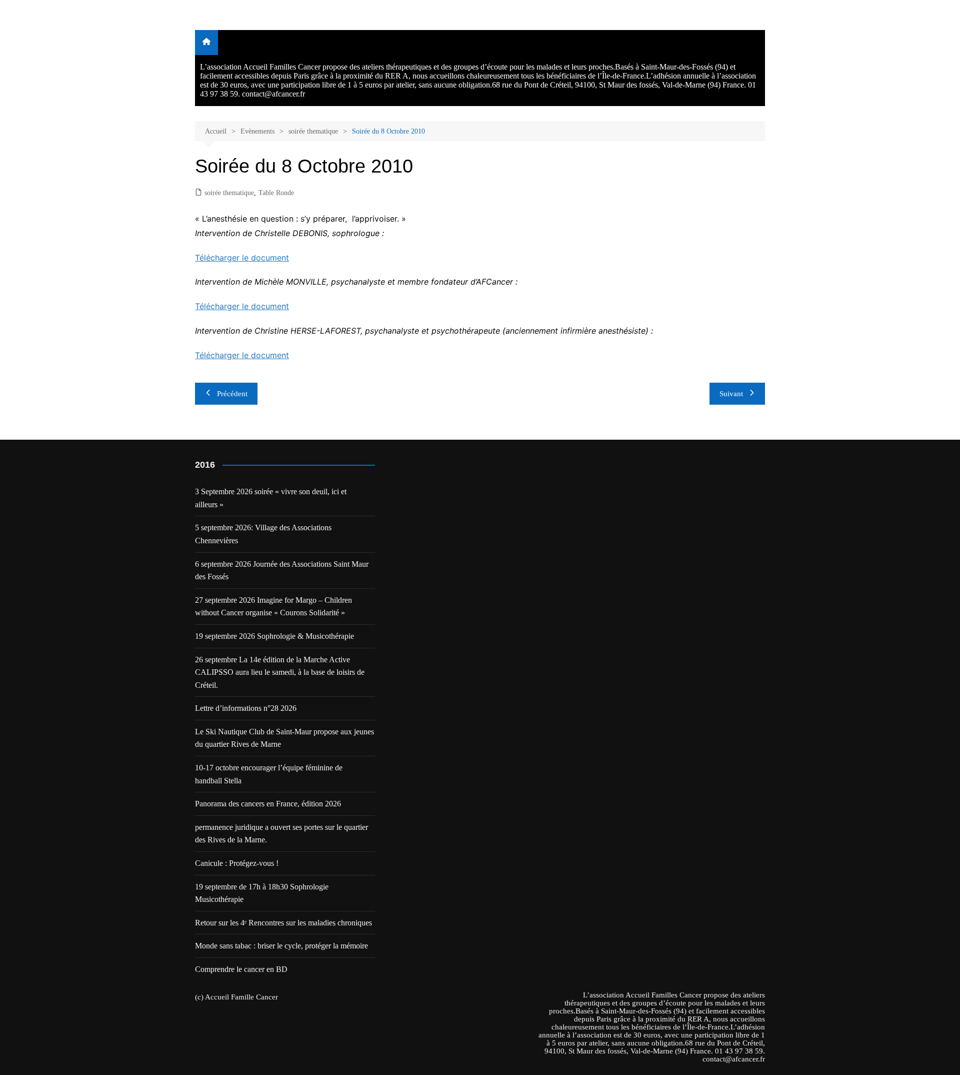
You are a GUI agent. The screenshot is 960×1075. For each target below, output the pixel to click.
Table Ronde (276, 193)
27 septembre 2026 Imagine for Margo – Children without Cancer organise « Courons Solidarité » (273, 606)
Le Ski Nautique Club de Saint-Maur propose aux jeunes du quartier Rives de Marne (284, 738)
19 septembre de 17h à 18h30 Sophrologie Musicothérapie (261, 893)
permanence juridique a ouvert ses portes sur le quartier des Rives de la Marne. (281, 833)
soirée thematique (229, 193)
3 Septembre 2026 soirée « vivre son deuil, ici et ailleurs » (270, 498)
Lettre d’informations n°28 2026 (245, 708)
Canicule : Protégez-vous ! (236, 863)
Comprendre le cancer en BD (241, 969)
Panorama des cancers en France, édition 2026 (268, 803)
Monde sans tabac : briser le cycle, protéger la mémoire (281, 945)
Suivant (731, 394)
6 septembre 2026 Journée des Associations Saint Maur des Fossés (281, 570)
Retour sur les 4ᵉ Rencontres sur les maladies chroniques (283, 922)
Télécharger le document (242, 258)
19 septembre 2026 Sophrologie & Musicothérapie (274, 636)
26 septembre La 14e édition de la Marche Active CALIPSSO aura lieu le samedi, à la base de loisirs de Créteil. (279, 672)
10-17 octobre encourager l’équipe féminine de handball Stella (268, 774)
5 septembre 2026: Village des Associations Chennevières (263, 534)
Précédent (232, 394)
